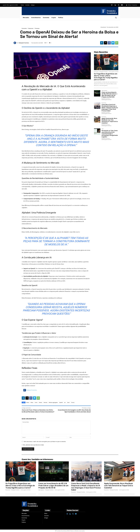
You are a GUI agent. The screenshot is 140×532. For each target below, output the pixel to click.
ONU (103, 128)
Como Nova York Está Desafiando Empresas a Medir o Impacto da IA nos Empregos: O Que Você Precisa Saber (110, 108)
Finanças (37, 28)
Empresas (30, 28)
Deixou (40, 402)
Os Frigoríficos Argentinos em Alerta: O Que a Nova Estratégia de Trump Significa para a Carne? (105, 77)
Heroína (45, 402)
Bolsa (32, 402)
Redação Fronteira (31, 390)
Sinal (68, 402)
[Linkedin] (115, 5)
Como (36, 402)
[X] (118, 5)
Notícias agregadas (53, 402)
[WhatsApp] (116, 42)
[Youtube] (122, 5)
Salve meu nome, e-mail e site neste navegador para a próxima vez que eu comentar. (45, 441)
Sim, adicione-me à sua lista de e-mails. (33, 445)
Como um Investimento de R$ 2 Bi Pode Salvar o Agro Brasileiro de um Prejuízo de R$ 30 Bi (109, 95)
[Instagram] (112, 5)
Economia (24, 28)
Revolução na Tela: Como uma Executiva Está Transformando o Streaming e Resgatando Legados (110, 134)
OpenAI (61, 402)
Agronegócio (104, 90)
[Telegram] (113, 42)
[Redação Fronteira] (15, 43)
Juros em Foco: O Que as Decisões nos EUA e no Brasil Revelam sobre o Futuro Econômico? (38, 411)
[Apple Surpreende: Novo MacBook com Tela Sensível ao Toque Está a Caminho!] (97, 119)
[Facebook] (109, 42)
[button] (115, 17)
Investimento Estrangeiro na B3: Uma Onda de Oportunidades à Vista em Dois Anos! (74, 411)
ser (65, 402)
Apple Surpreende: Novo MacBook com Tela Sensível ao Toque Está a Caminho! (110, 121)
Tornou (72, 402)
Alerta (27, 402)
